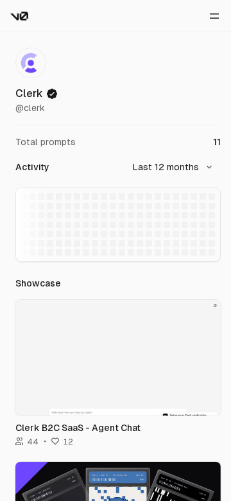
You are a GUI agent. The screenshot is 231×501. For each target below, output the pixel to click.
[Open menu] (214, 16)
